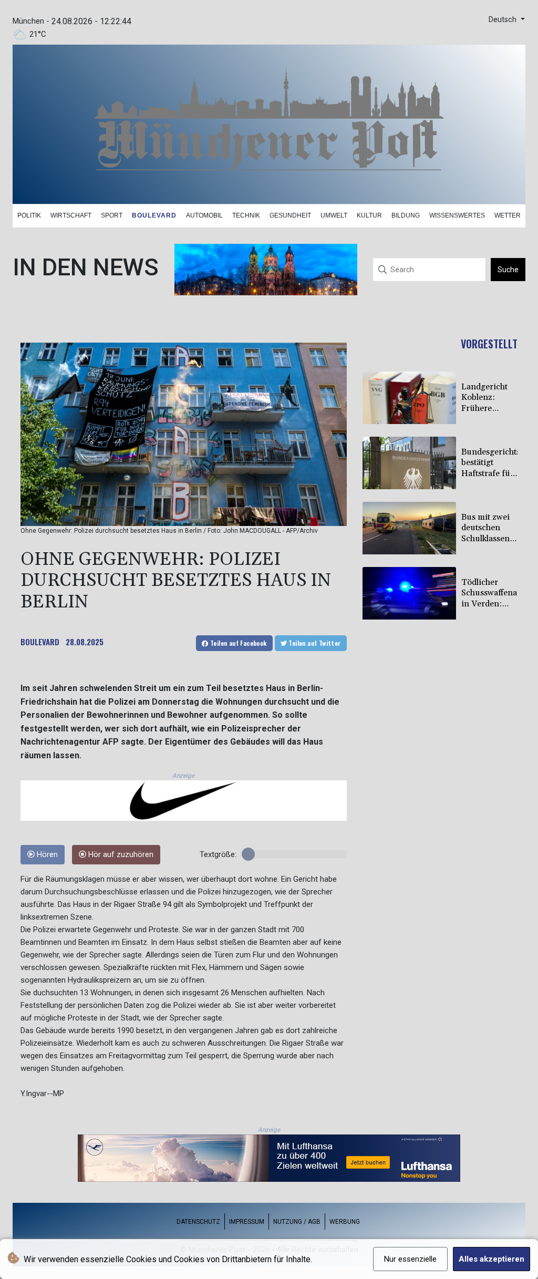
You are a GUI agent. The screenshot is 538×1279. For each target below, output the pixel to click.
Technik (246, 215)
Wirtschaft (70, 215)
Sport (111, 215)
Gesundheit (290, 215)
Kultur (369, 215)
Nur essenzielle (410, 1259)
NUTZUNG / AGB (296, 1221)
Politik (29, 215)
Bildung (405, 215)
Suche (508, 269)
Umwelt (333, 215)
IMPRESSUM (246, 1221)
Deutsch (504, 19)
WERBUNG (344, 1221)
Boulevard (154, 215)
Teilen (238, 642)
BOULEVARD (39, 641)
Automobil (204, 215)
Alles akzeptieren (491, 1259)
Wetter (507, 215)
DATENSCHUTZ (198, 1221)
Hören (46, 854)
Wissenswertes (457, 215)
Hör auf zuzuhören (119, 854)
